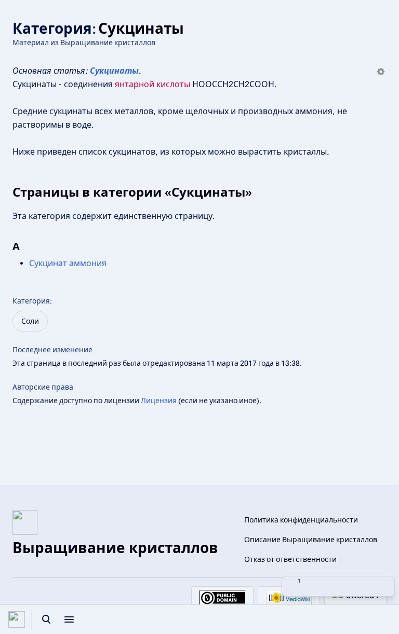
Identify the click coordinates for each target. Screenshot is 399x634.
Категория (31, 301)
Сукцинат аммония (68, 263)
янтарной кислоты (152, 84)
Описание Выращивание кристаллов (310, 539)
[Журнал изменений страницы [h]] (338, 586)
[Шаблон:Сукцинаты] (380, 72)
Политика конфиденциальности (301, 520)
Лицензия (159, 400)
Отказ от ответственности (290, 559)
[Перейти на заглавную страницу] (16, 619)
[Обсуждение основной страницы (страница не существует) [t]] (361, 586)
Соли (30, 321)
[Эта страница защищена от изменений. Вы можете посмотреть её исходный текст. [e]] (315, 586)
